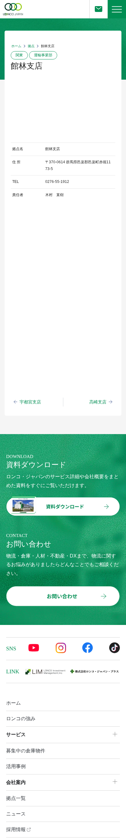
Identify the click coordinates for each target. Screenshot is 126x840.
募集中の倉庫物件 (25, 750)
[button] (117, 9)
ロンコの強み (20, 718)
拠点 (31, 46)
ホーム (16, 46)
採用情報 (16, 829)
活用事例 (16, 766)
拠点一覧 (16, 798)
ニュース (16, 813)
